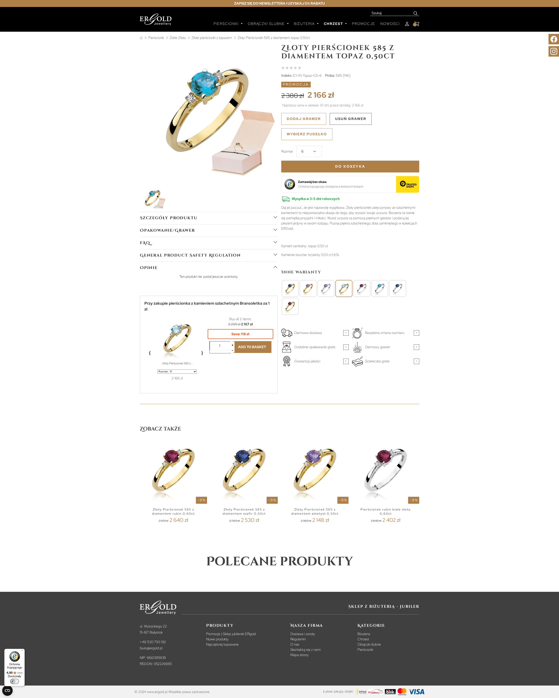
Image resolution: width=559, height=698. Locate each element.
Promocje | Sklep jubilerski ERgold (231, 634)
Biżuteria (363, 634)
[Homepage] (155, 21)
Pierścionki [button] (227, 23)
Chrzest (363, 639)
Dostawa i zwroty (302, 634)
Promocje (363, 23)
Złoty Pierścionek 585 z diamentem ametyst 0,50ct (315, 511)
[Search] (415, 13)
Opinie (149, 268)
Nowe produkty (217, 639)
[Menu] (22, 651)
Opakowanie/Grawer (167, 230)
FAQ (145, 243)
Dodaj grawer (304, 118)
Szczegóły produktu (168, 218)
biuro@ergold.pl (151, 648)
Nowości (390, 23)
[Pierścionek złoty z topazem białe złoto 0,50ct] (379, 288)
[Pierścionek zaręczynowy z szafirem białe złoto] (397, 288)
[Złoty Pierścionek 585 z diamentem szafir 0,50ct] (290, 288)
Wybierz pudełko (307, 134)
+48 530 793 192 (153, 642)
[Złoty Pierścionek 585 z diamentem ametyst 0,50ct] (308, 288)
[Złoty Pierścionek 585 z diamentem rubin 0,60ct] (290, 306)
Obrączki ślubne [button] (267, 23)
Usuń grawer (350, 118)
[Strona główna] (141, 37)
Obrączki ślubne (369, 644)
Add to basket (252, 347)
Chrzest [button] (334, 23)
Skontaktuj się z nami (305, 649)
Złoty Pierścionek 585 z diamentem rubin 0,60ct (173, 511)
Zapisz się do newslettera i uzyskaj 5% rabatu (279, 3)
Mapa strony (299, 655)
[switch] (14, 681)
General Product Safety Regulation (190, 255)
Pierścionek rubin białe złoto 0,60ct (386, 511)
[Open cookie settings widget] (7, 690)
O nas (294, 644)
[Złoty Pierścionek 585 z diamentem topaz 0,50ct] (344, 288)
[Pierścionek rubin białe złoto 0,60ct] (361, 288)
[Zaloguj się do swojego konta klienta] (407, 24)
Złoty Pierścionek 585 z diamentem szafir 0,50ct (244, 511)
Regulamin (298, 639)
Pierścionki (365, 649)
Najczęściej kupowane (222, 644)
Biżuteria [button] (305, 23)
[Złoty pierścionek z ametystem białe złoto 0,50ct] (326, 288)
